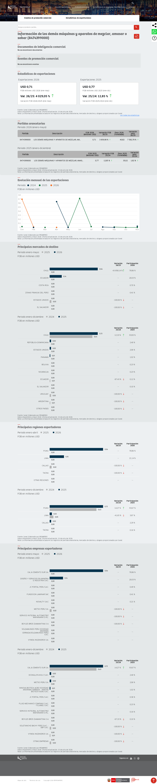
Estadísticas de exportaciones (78, 18)
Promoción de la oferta (82, 7)
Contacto (132, 7)
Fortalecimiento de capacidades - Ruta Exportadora (109, 7)
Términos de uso (34, 780)
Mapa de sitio (22, 780)
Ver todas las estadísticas (129, 115)
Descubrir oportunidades (63, 7)
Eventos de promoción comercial (37, 18)
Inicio (49, 7)
